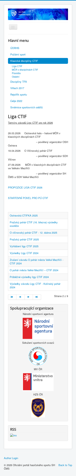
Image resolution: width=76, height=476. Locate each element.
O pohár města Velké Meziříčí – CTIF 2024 (34, 270)
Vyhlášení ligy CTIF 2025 (24, 246)
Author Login (11, 458)
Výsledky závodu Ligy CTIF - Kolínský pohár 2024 (35, 285)
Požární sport (18, 54)
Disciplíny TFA (18, 81)
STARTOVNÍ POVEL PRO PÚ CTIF (28, 198)
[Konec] (37, 297)
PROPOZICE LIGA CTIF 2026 (25, 187)
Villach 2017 (17, 88)
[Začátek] (12, 297)
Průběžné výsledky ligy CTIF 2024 (29, 277)
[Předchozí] (20, 297)
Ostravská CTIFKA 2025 (24, 215)
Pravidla (16, 73)
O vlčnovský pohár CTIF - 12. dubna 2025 (33, 232)
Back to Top (65, 465)
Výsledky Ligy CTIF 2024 (24, 253)
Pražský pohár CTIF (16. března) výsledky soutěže (34, 224)
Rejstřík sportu (18, 94)
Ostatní (15, 76)
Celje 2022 (16, 101)
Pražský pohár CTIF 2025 (24, 239)
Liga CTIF (17, 66)
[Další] (29, 297)
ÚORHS (14, 48)
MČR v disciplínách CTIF (25, 69)
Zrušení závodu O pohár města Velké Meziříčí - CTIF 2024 (36, 261)
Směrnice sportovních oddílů (26, 107)
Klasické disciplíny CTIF (24, 61)
